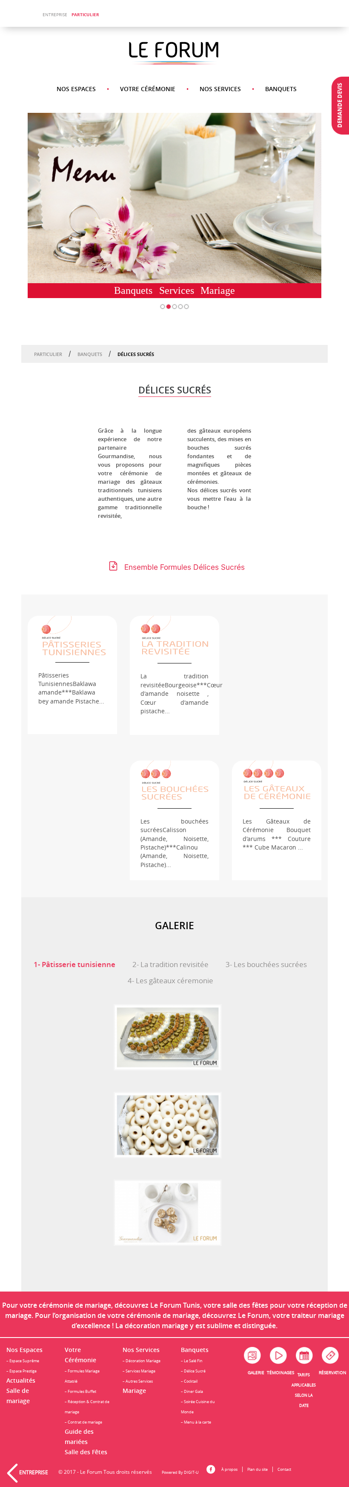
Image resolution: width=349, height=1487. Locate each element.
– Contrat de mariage (83, 1422)
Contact (284, 1469)
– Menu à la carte (196, 1422)
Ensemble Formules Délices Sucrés (184, 567)
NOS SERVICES (220, 89)
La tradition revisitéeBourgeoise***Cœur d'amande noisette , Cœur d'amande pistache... (181, 693)
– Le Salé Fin (192, 1361)
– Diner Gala (192, 1391)
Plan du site (257, 1469)
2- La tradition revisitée (170, 964)
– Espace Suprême (22, 1361)
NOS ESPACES (76, 89)
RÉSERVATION (332, 1372)
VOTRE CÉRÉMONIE (147, 89)
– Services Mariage (139, 1371)
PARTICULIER (85, 14)
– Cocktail (189, 1381)
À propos (229, 1469)
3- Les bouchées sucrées (266, 964)
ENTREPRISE (55, 14)
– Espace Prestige (21, 1371)
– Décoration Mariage (141, 1361)
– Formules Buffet (80, 1391)
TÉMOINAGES (280, 1372)
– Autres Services (138, 1381)
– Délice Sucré (193, 1371)
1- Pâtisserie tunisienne (74, 964)
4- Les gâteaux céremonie (170, 980)
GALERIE (256, 1372)
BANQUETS (281, 89)
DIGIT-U (191, 1472)
